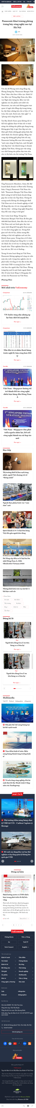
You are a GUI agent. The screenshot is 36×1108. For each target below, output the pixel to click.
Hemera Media (25, 1094)
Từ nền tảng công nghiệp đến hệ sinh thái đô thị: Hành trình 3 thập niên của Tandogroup (16, 782)
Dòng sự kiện (17, 870)
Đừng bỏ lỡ (8, 619)
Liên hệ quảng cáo (17, 1029)
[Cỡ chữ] (24, 1106)
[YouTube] (15, 1041)
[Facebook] (5, 1041)
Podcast (11, 700)
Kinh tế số (30, 11)
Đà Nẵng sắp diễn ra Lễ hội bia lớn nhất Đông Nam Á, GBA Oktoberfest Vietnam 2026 (16, 561)
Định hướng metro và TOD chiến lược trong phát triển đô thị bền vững (16, 895)
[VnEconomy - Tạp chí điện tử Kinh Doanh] (17, 929)
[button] (15, 687)
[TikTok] (20, 1041)
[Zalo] (24, 1041)
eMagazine (27, 700)
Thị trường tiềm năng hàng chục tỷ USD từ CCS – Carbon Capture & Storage (17, 822)
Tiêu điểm (8, 11)
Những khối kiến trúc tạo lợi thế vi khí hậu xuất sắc (16, 590)
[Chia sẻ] (32, 1106)
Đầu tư (15, 11)
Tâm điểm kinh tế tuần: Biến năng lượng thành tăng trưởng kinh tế (17, 753)
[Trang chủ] (2, 11)
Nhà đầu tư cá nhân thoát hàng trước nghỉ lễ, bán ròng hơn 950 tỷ (17, 353)
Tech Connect (9, 945)
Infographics (19, 700)
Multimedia (8, 697)
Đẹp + (17, 640)
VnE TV (29, 1)
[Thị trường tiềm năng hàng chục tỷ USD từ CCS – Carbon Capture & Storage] (17, 807)
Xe (24, 1)
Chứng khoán (6, 1)
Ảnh (2, 989)
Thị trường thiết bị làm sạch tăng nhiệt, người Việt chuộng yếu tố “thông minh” (16, 475)
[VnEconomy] (17, 39)
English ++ (25, 945)
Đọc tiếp (7, 450)
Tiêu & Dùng (17, 1)
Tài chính (22, 11)
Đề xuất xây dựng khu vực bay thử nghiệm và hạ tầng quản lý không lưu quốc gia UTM (14, 853)
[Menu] (2, 1106)
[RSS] (29, 1041)
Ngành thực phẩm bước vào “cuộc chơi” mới (16, 504)
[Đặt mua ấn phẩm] (29, 6)
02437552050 (8, 1025)
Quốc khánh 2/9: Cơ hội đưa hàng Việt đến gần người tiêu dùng (16, 532)
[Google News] (28, 1106)
